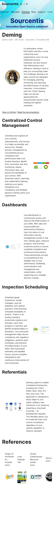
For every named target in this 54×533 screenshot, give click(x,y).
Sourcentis (10, 4)
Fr (27, 4)
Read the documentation (28, 112)
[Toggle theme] (21, 4)
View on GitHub (9, 112)
